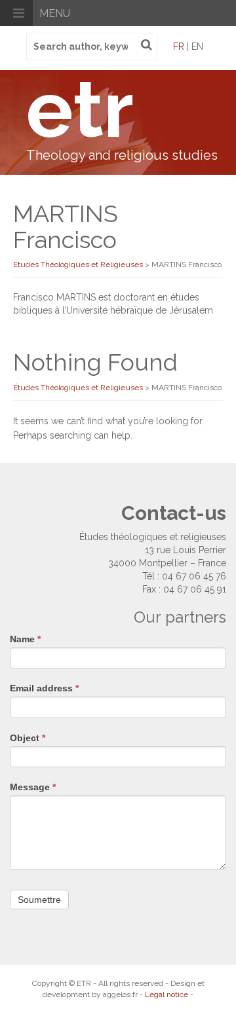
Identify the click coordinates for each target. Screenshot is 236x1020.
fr (178, 46)
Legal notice (166, 994)
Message (33, 787)
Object (27, 738)
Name (25, 639)
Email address (44, 688)
